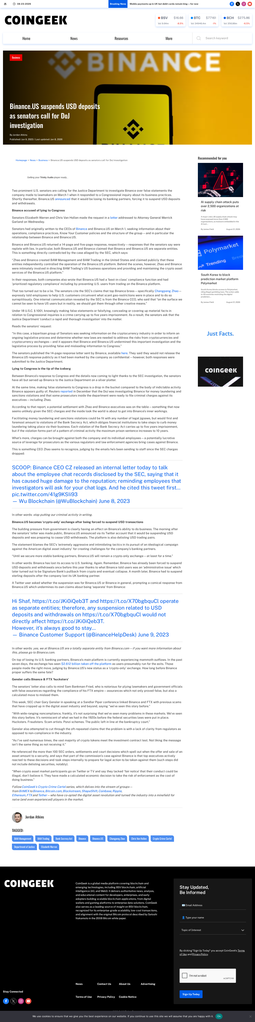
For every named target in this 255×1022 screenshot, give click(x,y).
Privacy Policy (106, 996)
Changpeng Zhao (166, 291)
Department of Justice (24, 847)
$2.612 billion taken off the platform (86, 664)
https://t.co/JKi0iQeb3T (60, 601)
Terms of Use (84, 996)
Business (16, 57)
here (124, 353)
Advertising (148, 983)
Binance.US (97, 838)
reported (66, 391)
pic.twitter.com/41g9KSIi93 (45, 494)
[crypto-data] (171, 20)
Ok (219, 1016)
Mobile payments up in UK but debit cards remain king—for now (164, 4)
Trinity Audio (46, 177)
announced (62, 199)
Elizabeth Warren (49, 847)
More (169, 38)
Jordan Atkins (20, 135)
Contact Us (104, 983)
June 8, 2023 (114, 501)
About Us (124, 983)
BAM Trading (43, 838)
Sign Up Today (191, 994)
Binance (81, 229)
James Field (208, 229)
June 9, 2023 (153, 634)
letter (114, 217)
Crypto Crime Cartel (162, 838)
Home (26, 38)
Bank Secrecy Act (64, 838)
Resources (121, 38)
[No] (250, 1016)
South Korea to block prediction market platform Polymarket (219, 279)
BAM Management (22, 838)
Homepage (21, 160)
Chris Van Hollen (139, 838)
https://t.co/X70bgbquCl (129, 601)
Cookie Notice (127, 996)
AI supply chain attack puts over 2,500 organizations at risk (220, 206)
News (73, 38)
